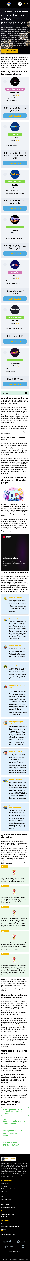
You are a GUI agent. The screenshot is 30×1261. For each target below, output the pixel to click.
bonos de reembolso (14, 1026)
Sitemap (3, 1229)
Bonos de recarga (16, 645)
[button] (15, 1111)
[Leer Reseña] (15, 81)
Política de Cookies (6, 1217)
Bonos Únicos (5, 1204)
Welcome (4, 1186)
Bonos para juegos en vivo (17, 686)
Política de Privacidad (7, 1214)
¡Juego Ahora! (15, 115)
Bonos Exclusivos (15, 751)
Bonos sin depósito (16, 619)
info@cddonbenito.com (8, 1234)
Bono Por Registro (15, 779)
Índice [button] (5, 393)
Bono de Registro (6, 1199)
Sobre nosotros (5, 1224)
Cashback (13, 665)
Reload (3, 1202)
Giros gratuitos (5, 1183)
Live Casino (4, 1191)
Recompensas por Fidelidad (16, 722)
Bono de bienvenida (16, 597)
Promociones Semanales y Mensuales (18, 807)
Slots (2, 1197)
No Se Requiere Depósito (8, 1189)
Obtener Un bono (10, 51)
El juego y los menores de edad (10, 1226)
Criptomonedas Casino (8, 1207)
